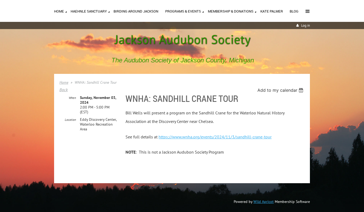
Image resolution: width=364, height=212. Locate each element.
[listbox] (281, 90)
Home (63, 82)
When (72, 98)
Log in (305, 25)
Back (63, 89)
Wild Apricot (263, 201)
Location (70, 120)
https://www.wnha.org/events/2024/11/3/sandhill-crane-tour (215, 136)
